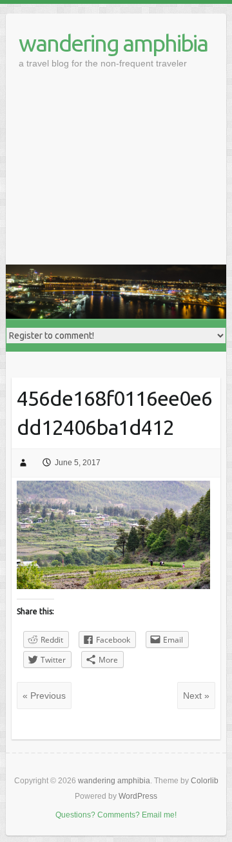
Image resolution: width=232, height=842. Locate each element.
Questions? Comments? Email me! (116, 814)
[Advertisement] (116, 175)
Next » (196, 695)
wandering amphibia (113, 43)
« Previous (44, 695)
